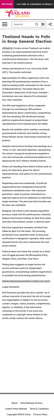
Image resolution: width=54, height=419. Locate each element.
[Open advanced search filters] (43, 24)
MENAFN (7, 48)
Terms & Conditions (39, 408)
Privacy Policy (40, 414)
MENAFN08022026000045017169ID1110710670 (26, 281)
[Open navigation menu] (4, 24)
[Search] (36, 24)
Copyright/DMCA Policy (19, 414)
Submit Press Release (16, 408)
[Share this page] (50, 24)
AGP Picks (7, 4)
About (15, 403)
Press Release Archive (31, 403)
